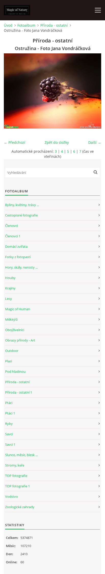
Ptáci (8, 402)
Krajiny (10, 288)
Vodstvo (11, 496)
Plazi (8, 361)
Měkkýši (11, 319)
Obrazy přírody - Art (20, 340)
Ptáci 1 (10, 413)
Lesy (8, 298)
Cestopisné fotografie (21, 215)
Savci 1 (10, 444)
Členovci (11, 225)
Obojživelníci (14, 330)
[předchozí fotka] (12, 91)
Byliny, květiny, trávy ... (22, 205)
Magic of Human (17, 309)
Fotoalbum (26, 25)
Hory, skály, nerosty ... (21, 267)
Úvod (8, 25)
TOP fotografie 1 (17, 486)
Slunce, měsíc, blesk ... (21, 455)
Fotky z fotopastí (18, 257)
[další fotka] (93, 91)
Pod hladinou (15, 371)
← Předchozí (14, 142)
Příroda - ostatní (54, 25)
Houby (10, 277)
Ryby (9, 423)
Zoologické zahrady (19, 507)
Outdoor (11, 350)
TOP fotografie (16, 475)
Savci (9, 434)
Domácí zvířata (16, 246)
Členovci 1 (12, 236)
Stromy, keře (14, 465)
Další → (94, 142)
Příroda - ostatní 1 (18, 392)
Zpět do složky (57, 142)
